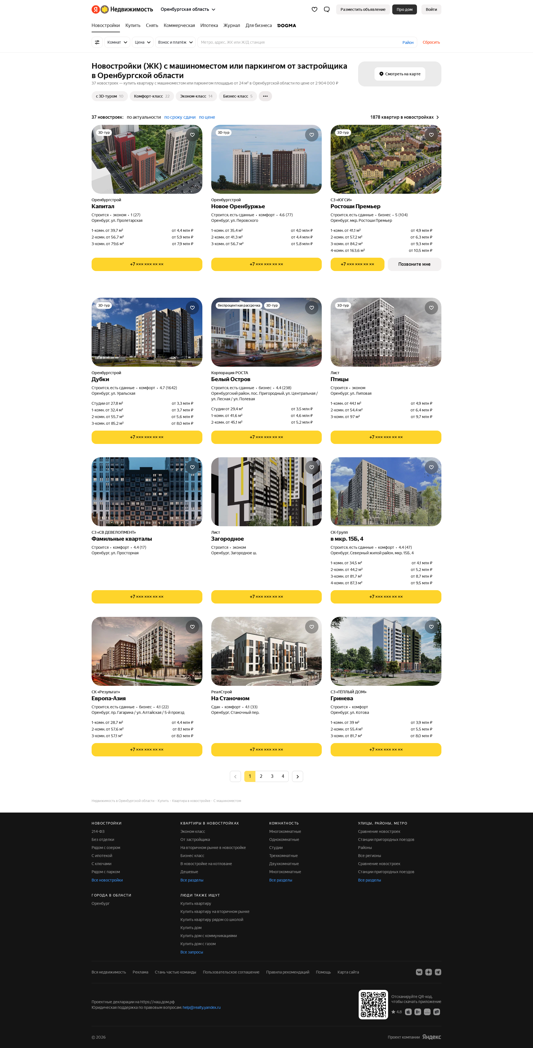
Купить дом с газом (198, 944)
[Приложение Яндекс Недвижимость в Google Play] (417, 1011)
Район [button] (408, 42)
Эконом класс (192, 831)
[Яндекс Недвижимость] (122, 9)
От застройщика (195, 839)
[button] (327, 9)
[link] (431, 9)
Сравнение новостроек (379, 831)
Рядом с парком (106, 872)
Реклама (140, 972)
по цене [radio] (207, 117)
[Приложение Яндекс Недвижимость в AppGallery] (427, 1011)
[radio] (260, 776)
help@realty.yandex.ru (202, 1007)
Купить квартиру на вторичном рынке (215, 911)
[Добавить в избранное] (192, 134)
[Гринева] (386, 651)
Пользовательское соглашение (231, 972)
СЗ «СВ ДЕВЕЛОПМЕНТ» (114, 532)
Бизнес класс (192, 855)
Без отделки (103, 839)
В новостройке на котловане (206, 863)
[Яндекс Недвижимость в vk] (419, 972)
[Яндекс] (431, 1037)
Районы (365, 847)
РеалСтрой (221, 692)
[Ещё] (265, 96)
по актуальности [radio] (144, 117)
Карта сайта (348, 972)
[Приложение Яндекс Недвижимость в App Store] (408, 1011)
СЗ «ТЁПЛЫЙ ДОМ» (348, 692)
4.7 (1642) (168, 388)
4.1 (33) (251, 707)
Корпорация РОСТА (229, 373)
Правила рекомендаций (287, 972)
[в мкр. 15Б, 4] (386, 491)
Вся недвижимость (109, 972)
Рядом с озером (106, 847)
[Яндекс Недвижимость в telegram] (438, 972)
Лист (335, 373)
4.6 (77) (286, 215)
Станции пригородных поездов (386, 839)
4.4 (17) (140, 547)
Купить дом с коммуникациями (208, 935)
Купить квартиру (195, 903)
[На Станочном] (266, 651)
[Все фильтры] (97, 42)
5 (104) (401, 215)
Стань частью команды (175, 972)
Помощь (323, 972)
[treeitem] (107, 25)
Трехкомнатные (283, 855)
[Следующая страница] (297, 776)
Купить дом (191, 927)
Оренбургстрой (106, 200)
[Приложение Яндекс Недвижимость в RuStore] (436, 1011)
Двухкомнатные (284, 863)
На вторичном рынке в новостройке (213, 847)
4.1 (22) (162, 707)
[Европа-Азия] (147, 651)
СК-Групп (339, 532)
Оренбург (101, 903)
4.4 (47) (405, 547)
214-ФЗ (98, 831)
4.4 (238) (283, 388)
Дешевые (189, 872)
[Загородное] (266, 491)
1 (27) (135, 215)
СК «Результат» (106, 692)
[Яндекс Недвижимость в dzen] (428, 972)
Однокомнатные (284, 839)
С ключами (101, 863)
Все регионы (369, 855)
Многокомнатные (285, 831)
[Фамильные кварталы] (147, 491)
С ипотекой (102, 855)
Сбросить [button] (431, 42)
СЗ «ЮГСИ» (341, 200)
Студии (276, 847)
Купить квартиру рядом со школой (211, 919)
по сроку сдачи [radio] (180, 117)
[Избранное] (315, 9)
